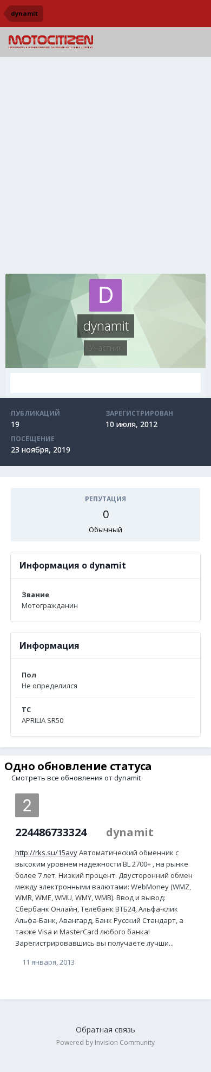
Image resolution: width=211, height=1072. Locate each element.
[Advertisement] (105, 168)
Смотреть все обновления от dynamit (75, 778)
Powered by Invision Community (105, 1042)
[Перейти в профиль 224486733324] (27, 805)
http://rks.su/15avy (46, 852)
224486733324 (51, 832)
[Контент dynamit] (105, 382)
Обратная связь (105, 1029)
